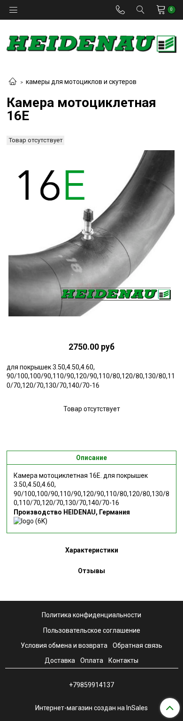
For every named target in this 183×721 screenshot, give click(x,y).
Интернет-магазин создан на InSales (91, 708)
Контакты (123, 660)
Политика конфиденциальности (91, 615)
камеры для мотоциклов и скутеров (81, 81)
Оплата (91, 660)
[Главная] (12, 82)
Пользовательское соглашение (91, 630)
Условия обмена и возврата (64, 645)
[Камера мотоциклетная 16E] (91, 233)
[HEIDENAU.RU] (91, 42)
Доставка (60, 660)
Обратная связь (137, 645)
